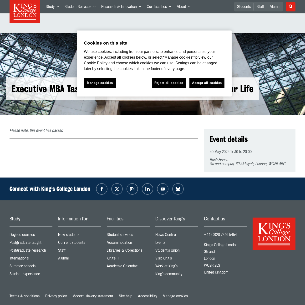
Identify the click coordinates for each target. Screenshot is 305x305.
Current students (79, 244)
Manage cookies (175, 296)
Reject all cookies (168, 83)
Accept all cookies (207, 83)
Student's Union (176, 251)
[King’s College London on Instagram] (132, 189)
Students (244, 7)
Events (176, 244)
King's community (176, 275)
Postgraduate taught (31, 244)
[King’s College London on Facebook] (101, 189)
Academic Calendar (128, 267)
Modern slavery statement (92, 296)
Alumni (275, 7)
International (31, 259)
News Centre (176, 236)
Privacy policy (56, 296)
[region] (154, 63)
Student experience (31, 275)
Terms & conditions (25, 296)
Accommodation (128, 244)
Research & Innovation (122, 7)
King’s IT (128, 259)
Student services (128, 236)
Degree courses (31, 236)
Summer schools (31, 267)
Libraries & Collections (128, 251)
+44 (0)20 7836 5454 (220, 235)
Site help (125, 296)
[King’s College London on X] (117, 189)
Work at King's (176, 267)
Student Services (81, 7)
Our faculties (160, 7)
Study (54, 7)
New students (79, 236)
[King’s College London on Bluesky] (178, 189)
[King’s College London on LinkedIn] (147, 189)
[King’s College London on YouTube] (162, 189)
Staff (260, 7)
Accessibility (147, 296)
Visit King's (176, 259)
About (185, 7)
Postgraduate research (31, 251)
